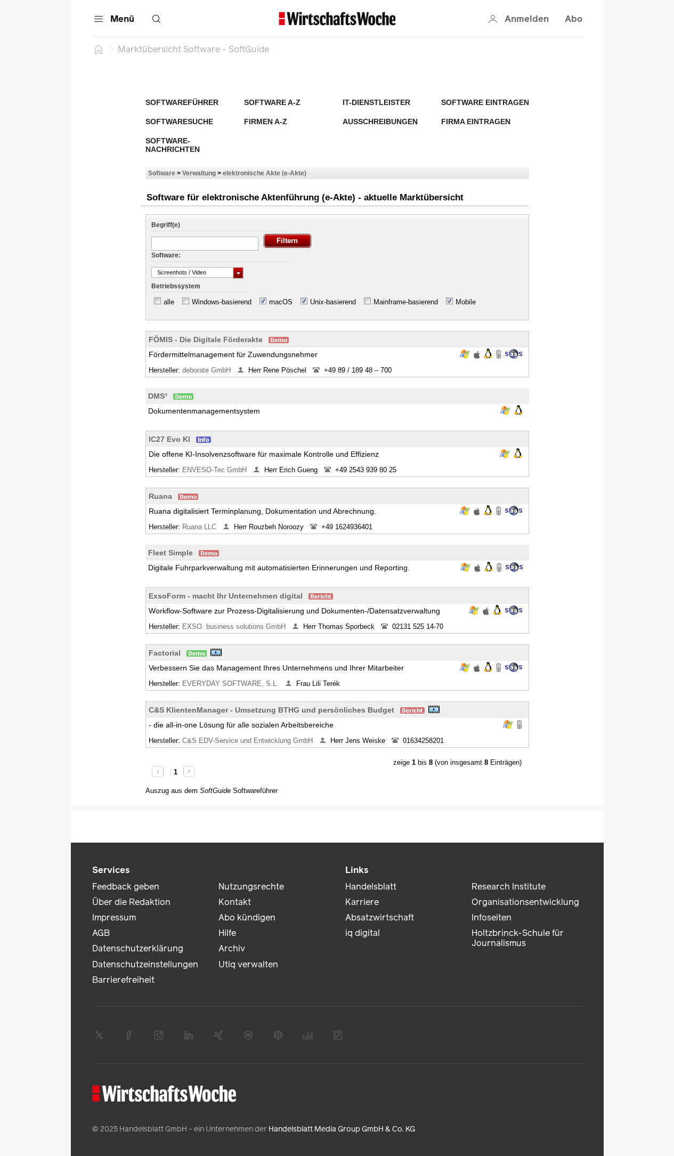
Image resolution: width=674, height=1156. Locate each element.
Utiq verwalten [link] (248, 964)
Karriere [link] (362, 902)
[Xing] (218, 1035)
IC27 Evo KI (169, 439)
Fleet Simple (170, 552)
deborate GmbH (207, 370)
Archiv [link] (231, 948)
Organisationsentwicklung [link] (525, 902)
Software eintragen (485, 102)
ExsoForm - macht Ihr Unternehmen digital (226, 596)
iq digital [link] (362, 933)
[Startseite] (98, 49)
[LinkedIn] (188, 1035)
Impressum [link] (114, 917)
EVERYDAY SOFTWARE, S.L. (231, 684)
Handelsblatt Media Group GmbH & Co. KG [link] (342, 1129)
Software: (166, 255)
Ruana (160, 496)
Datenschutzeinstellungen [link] (145, 964)
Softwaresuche (179, 121)
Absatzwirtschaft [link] (379, 917)
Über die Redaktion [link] (131, 902)
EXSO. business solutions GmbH (235, 626)
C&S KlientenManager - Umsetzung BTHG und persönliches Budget (271, 710)
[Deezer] (308, 1035)
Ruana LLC (200, 527)
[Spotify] (248, 1035)
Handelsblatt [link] (370, 886)
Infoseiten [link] (491, 917)
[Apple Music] (278, 1035)
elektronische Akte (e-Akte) (264, 172)
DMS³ (157, 396)
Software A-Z (272, 102)
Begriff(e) (165, 225)
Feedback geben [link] (125, 886)
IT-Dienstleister (376, 102)
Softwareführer (181, 102)
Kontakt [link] (234, 902)
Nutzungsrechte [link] (251, 886)
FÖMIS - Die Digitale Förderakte (206, 339)
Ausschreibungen (380, 121)
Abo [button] (573, 19)
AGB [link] (101, 933)
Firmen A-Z (265, 121)
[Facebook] (129, 1035)
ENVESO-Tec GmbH (215, 470)
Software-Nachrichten (172, 144)
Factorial (165, 653)
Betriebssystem (175, 286)
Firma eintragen (475, 121)
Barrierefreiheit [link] (123, 980)
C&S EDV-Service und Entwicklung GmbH (248, 741)
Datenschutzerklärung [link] (137, 948)
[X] (99, 1035)
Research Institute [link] (509, 886)
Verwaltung (199, 172)
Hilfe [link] (227, 933)
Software (161, 172)
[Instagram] (158, 1035)
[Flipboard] (337, 1035)
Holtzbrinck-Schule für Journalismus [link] (518, 938)
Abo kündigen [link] (246, 917)
